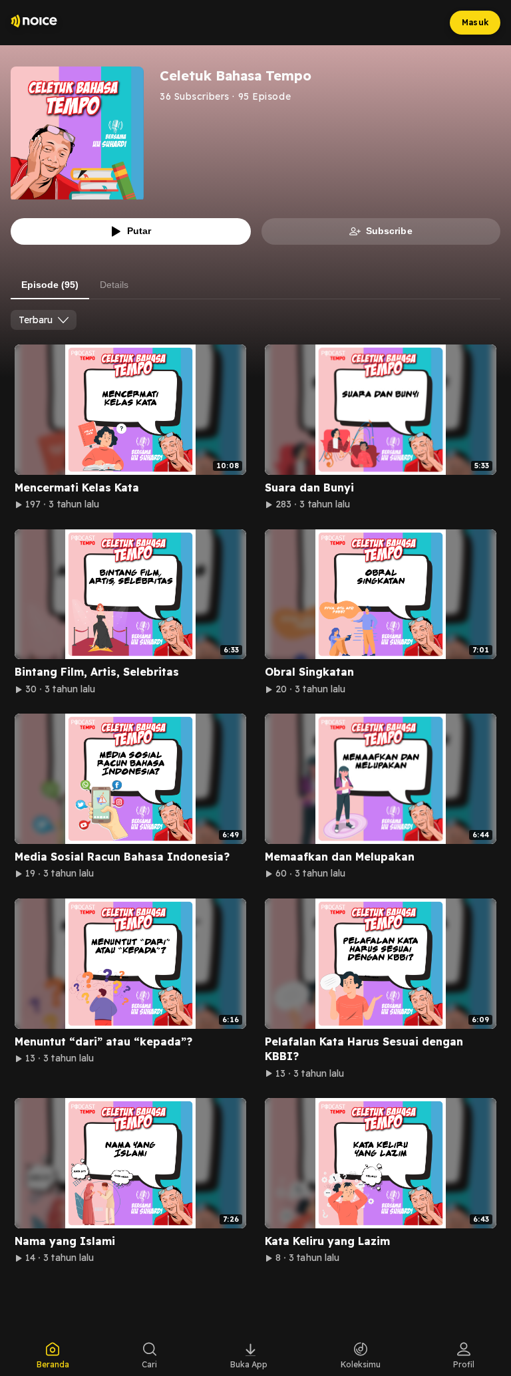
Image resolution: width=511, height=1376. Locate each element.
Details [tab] (114, 284)
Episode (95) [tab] (50, 284)
